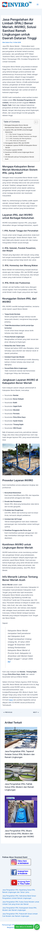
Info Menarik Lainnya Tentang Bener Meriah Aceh (19, 158)
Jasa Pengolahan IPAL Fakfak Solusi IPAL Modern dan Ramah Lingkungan (19, 787)
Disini (11, 700)
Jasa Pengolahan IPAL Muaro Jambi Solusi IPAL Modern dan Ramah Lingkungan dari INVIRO (19, 833)
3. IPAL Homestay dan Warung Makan (19, 138)
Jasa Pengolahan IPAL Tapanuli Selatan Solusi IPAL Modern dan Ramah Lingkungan (20, 754)
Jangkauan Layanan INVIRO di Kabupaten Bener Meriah (21, 146)
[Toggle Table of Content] (35, 122)
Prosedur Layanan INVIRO (13, 150)
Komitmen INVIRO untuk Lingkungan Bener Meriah (19, 153)
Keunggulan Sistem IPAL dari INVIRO (17, 143)
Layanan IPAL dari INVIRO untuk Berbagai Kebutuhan (18, 131)
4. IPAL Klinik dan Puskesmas (17, 140)
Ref (9, 662)
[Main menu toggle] (37, 4)
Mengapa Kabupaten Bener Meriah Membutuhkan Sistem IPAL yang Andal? (18, 126)
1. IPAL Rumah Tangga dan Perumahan (19, 134)
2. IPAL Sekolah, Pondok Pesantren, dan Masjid (22, 136)
